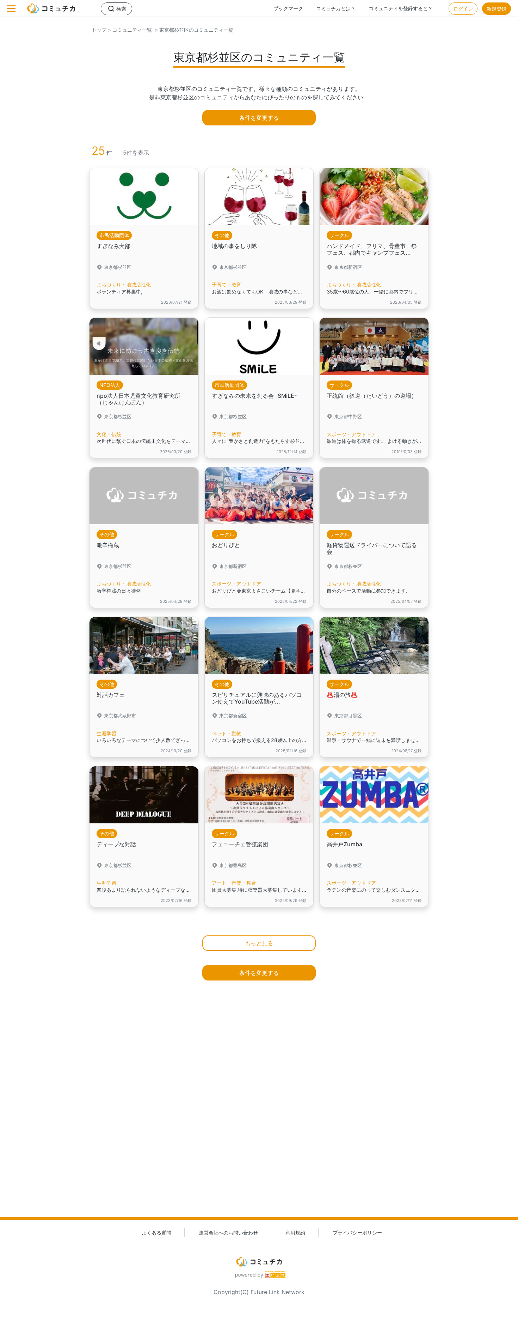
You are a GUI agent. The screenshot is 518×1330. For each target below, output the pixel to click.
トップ (99, 30)
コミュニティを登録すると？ (401, 8)
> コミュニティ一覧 (129, 30)
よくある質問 (156, 1233)
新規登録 (496, 9)
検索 (121, 9)
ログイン (463, 9)
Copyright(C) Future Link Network (259, 1291)
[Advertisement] (259, 1111)
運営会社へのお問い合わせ (228, 1233)
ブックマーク (288, 8)
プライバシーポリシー (357, 1233)
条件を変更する (259, 117)
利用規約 (295, 1233)
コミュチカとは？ (336, 8)
